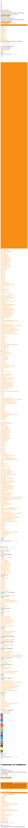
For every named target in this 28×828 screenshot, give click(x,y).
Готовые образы (5, 819)
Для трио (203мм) (5, 206)
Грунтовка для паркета (7, 84)
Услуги (2, 221)
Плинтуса (3, 87)
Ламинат (3, 65)
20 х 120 (3, 156)
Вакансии (3, 121)
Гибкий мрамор (5, 99)
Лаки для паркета (5, 186)
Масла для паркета (6, 85)
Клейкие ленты (5, 174)
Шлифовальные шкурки (7, 95)
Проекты (3, 246)
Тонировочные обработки (8, 184)
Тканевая (3, 202)
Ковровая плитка (5, 146)
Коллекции (3, 818)
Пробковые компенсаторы (8, 88)
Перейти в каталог (6, 15)
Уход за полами (5, 77)
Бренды (3, 817)
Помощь (3, 811)
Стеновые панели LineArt (7, 219)
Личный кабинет (5, 713)
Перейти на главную (6, 777)
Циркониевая (4, 201)
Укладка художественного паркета (10, 227)
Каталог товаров (5, 132)
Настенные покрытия (6, 97)
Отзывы (3, 120)
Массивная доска (5, 143)
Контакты (3, 247)
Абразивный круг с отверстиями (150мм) (11, 207)
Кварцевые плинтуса (6, 195)
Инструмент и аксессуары (8, 76)
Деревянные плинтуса (7, 89)
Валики (3, 79)
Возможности (4, 821)
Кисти (2, 80)
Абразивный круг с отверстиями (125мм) (11, 209)
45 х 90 (2, 159)
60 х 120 (3, 72)
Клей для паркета (5, 180)
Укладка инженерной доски (8, 229)
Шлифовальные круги (6, 93)
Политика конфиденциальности (9, 124)
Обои (2, 100)
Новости (3, 117)
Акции (2, 233)
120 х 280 (3, 73)
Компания (3, 234)
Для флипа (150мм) (6, 205)
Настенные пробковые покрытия (9, 101)
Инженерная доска (6, 140)
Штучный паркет (5, 139)
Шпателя (3, 175)
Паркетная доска (5, 142)
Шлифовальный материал (7, 92)
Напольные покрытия (6, 64)
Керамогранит (4, 69)
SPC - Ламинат (5, 67)
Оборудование (5, 75)
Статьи (2, 119)
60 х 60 (2, 71)
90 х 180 (3, 160)
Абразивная (4, 211)
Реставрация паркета (6, 230)
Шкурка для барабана (7, 96)
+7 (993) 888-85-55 (5, 711)
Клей (2, 83)
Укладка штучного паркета (8, 112)
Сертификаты (4, 127)
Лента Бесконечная (6, 210)
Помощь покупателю (6, 814)
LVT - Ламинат (4, 68)
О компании (4, 795)
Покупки (3, 813)
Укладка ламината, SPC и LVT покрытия (11, 109)
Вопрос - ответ (5, 815)
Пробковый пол (5, 144)
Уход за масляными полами (8, 168)
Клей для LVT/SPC (5, 179)
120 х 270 (3, 163)
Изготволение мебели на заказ (9, 113)
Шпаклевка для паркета (7, 188)
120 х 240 (3, 162)
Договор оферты (5, 125)
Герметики (3, 187)
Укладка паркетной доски (8, 111)
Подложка (3, 150)
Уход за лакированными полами (9, 170)
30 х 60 (2, 158)
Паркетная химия (5, 81)
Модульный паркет (6, 148)
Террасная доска (5, 147)
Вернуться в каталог (6, 779)
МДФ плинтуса (5, 91)
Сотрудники (4, 123)
